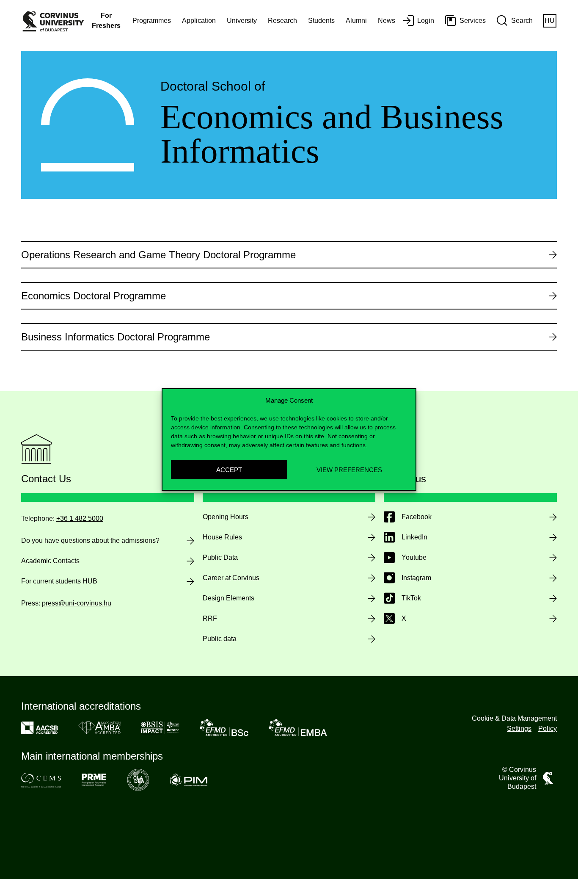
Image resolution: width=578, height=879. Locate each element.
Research (282, 20)
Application (199, 20)
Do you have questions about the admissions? (90, 540)
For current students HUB (59, 581)
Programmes (151, 20)
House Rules (222, 537)
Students (321, 20)
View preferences (349, 469)
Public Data (220, 557)
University (242, 20)
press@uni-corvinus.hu (76, 603)
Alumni (356, 20)
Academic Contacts (50, 560)
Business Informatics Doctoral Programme (115, 337)
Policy (547, 728)
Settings (519, 728)
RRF (210, 618)
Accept (229, 469)
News (386, 20)
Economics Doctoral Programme (93, 295)
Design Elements (228, 598)
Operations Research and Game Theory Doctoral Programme (158, 254)
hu (550, 20)
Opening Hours (225, 516)
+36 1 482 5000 (79, 518)
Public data (220, 638)
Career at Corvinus (231, 577)
